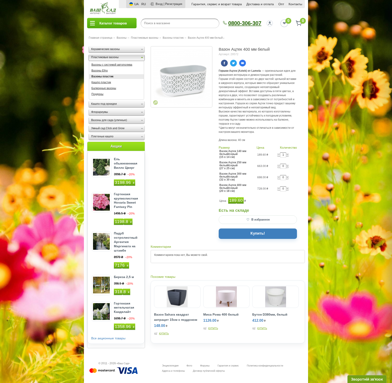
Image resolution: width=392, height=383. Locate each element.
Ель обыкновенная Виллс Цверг (125, 163)
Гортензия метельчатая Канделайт (124, 308)
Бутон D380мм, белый (269, 314)
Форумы (205, 365)
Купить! (257, 233)
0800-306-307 (244, 23)
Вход (159, 4)
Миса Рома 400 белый (221, 314)
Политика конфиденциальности (265, 365)
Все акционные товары (108, 338)
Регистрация (173, 4)
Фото (189, 365)
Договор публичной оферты (209, 370)
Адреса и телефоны (173, 370)
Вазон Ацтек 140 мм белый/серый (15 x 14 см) (232, 154)
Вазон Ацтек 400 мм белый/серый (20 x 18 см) (232, 188)
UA (136, 4)
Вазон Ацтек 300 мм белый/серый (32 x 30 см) (232, 176)
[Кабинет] (270, 23)
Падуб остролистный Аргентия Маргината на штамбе (125, 241)
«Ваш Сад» (123, 363)
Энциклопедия (170, 365)
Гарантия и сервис (228, 365)
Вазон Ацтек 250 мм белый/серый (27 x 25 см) (232, 165)
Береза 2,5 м (124, 277)
